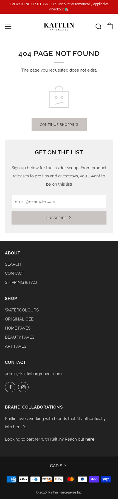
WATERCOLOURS (22, 310)
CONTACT (14, 273)
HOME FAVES (17, 328)
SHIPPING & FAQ (21, 282)
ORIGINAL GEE (19, 319)
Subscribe (56, 218)
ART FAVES (15, 346)
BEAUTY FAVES (19, 337)
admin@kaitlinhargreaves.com (33, 373)
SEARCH (13, 264)
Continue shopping (59, 125)
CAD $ (56, 465)
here (89, 439)
